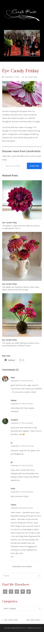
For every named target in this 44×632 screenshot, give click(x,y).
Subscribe (34, 165)
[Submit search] (39, 576)
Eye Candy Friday (31, 77)
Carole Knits (15, 628)
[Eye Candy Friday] (22, 200)
